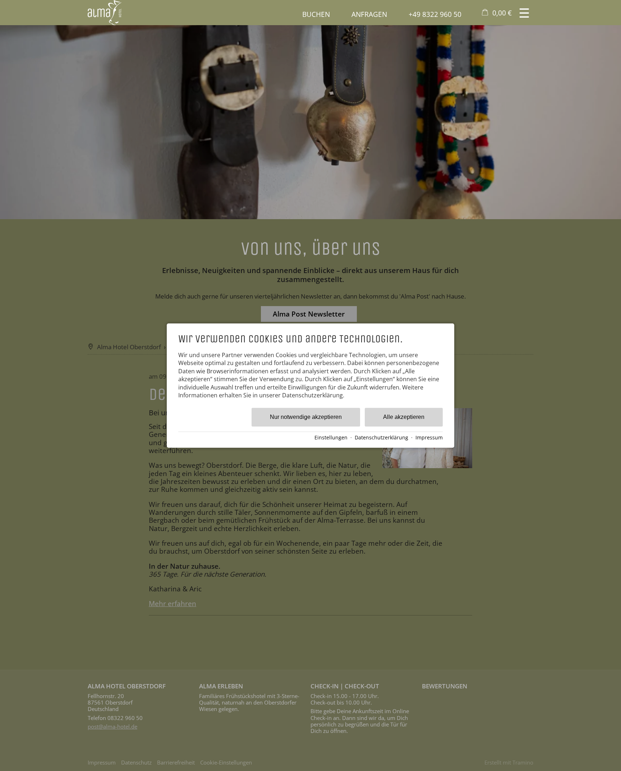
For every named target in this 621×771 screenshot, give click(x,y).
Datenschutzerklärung (381, 437)
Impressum (429, 437)
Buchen (316, 14)
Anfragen (369, 14)
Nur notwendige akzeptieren (306, 417)
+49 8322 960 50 (435, 14)
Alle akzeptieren (403, 417)
